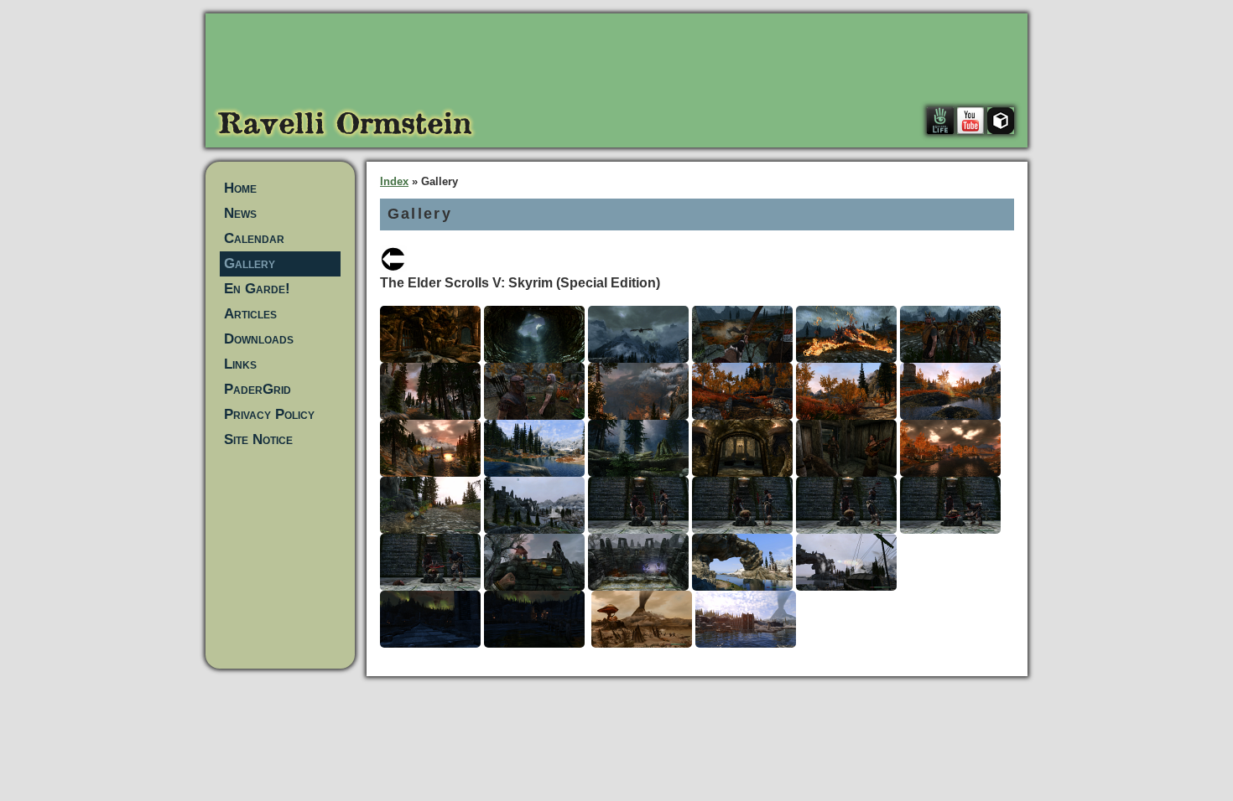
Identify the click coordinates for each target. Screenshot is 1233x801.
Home (240, 188)
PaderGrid (257, 389)
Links (240, 364)
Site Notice (258, 439)
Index (394, 181)
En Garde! (257, 289)
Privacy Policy (269, 414)
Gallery (249, 263)
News (240, 213)
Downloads (259, 339)
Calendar (254, 238)
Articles (250, 314)
